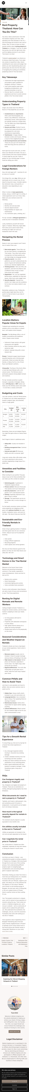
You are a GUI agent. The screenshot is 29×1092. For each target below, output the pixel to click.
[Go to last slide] (4, 972)
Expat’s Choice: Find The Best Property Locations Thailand (7, 941)
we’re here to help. (7, 931)
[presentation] (14, 967)
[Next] (25, 972)
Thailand (4, 22)
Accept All (14, 1081)
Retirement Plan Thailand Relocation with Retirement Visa (21, 942)
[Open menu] (26, 3)
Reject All (14, 1089)
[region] (14, 1080)
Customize (14, 1085)
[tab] (11, 986)
